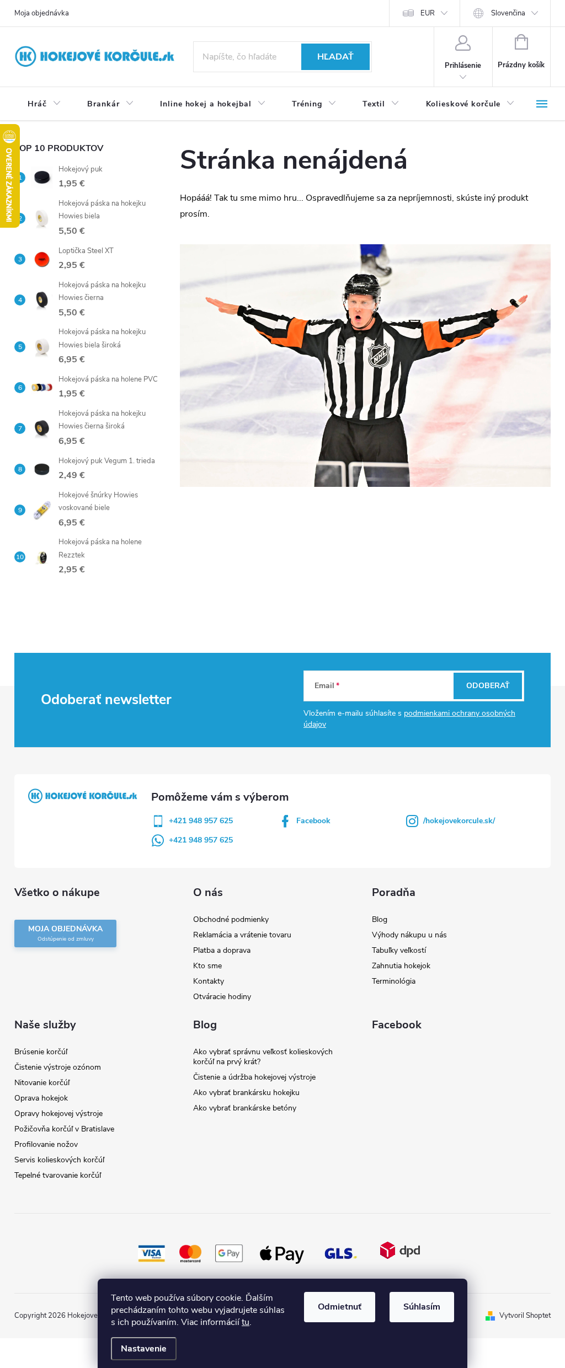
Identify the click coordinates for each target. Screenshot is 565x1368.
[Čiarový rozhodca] (365, 365)
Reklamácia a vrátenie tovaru (242, 935)
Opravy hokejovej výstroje (58, 1113)
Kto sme (207, 966)
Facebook (313, 821)
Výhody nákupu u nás (409, 935)
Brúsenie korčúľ (40, 1052)
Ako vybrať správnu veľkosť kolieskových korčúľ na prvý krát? (263, 1057)
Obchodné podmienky (231, 919)
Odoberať (488, 685)
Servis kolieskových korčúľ (59, 1160)
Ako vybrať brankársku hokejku (246, 1092)
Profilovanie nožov (46, 1144)
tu (245, 1322)
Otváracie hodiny (222, 996)
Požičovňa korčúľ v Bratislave (64, 1129)
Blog (379, 919)
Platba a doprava (221, 950)
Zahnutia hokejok (401, 966)
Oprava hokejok (41, 1098)
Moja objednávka (41, 13)
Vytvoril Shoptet (525, 1316)
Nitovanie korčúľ (42, 1082)
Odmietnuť (339, 1307)
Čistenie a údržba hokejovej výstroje (254, 1077)
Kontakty (208, 981)
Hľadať (335, 57)
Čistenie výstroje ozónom (57, 1067)
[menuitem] (44, 104)
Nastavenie (144, 1349)
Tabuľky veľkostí (399, 950)
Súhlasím (421, 1307)
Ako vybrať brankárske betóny (244, 1108)
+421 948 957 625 (201, 821)
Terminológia (393, 981)
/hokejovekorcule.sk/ (459, 821)
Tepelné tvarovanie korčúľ (57, 1175)
